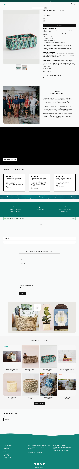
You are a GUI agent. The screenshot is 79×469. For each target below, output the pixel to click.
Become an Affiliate (7, 445)
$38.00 (12, 398)
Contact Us (5, 451)
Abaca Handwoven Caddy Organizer (12, 369)
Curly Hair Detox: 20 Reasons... (59, 445)
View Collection (39, 403)
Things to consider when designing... (61, 450)
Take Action (6, 454)
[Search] (45, 8)
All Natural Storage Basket (12, 397)
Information (5, 443)
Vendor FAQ (6, 448)
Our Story (5, 450)
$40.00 (49, 398)
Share (46, 77)
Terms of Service (7, 457)
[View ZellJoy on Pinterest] (38, 464)
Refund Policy (6, 458)
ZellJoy (39, 467)
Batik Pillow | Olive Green (67, 397)
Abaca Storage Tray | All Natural (30, 369)
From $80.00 (30, 398)
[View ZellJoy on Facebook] (34, 464)
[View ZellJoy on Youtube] (44, 464)
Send (22, 293)
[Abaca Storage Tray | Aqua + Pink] (18, 67)
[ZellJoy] (6, 4)
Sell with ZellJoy (7, 447)
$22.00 (30, 370)
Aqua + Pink (48, 372)
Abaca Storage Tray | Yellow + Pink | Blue (67, 369)
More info (73, 218)
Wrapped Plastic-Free (10, 159)
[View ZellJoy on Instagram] (41, 464)
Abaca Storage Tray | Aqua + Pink (48, 369)
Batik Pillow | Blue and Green (48, 397)
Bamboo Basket (30, 397)
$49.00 (12, 370)
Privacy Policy (6, 455)
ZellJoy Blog (6, 452)
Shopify (42, 467)
